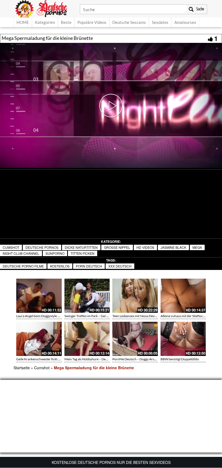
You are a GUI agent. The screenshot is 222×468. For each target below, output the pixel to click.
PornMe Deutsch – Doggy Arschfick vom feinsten (146, 359)
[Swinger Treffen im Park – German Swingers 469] (87, 296)
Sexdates (160, 22)
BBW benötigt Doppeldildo (180, 359)
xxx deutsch (120, 266)
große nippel (117, 247)
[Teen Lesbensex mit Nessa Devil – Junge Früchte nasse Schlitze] (135, 296)
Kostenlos (60, 266)
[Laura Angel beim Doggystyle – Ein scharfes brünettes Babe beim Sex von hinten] (39, 296)
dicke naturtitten (81, 247)
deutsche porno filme (23, 266)
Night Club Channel (21, 253)
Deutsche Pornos (41, 247)
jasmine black (173, 247)
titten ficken (82, 253)
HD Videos (145, 247)
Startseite (22, 367)
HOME (23, 22)
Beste (66, 22)
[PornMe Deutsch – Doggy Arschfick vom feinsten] (135, 339)
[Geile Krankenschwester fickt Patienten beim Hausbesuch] (39, 339)
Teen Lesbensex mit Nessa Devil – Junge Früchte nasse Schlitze (156, 316)
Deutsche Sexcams (129, 22)
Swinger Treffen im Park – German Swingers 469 (98, 316)
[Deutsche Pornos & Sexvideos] (45, 8)
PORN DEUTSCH (89, 266)
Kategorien (45, 22)
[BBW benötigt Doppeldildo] (183, 339)
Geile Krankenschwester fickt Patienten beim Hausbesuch (56, 359)
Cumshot (11, 247)
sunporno (54, 253)
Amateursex (185, 22)
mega (197, 247)
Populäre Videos (91, 22)
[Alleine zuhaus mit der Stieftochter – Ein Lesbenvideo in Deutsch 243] (183, 296)
